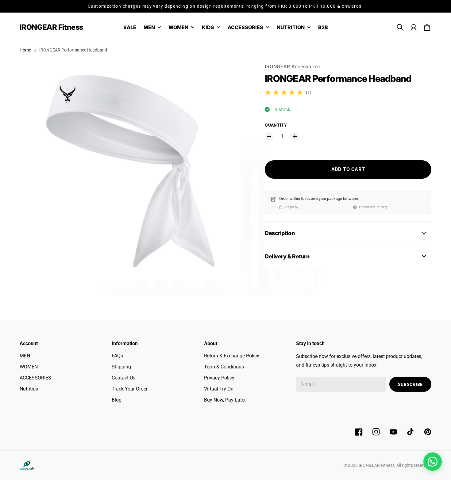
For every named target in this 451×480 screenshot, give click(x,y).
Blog (116, 400)
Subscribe (410, 384)
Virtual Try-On (218, 389)
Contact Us (123, 378)
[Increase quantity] (295, 136)
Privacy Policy (219, 378)
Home (25, 50)
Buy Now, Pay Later (225, 400)
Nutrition (29, 389)
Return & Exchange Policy (231, 356)
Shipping (121, 367)
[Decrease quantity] (269, 136)
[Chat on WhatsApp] (432, 461)
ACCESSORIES (35, 378)
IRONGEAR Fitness (377, 465)
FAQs (117, 356)
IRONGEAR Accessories (292, 67)
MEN (25, 356)
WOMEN (29, 367)
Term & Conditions (224, 367)
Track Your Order (130, 389)
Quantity (276, 125)
